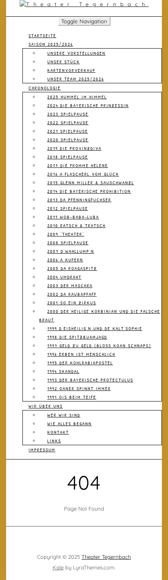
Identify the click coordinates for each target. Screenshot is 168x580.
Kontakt (58, 432)
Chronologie (45, 88)
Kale (58, 567)
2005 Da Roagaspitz (72, 268)
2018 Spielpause (67, 157)
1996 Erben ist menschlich (81, 354)
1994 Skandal (63, 371)
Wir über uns (46, 406)
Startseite (42, 35)
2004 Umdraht (64, 277)
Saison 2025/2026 (51, 44)
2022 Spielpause (67, 122)
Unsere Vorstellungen (76, 53)
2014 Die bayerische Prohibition (89, 191)
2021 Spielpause (67, 131)
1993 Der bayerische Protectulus (90, 380)
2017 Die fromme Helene (77, 165)
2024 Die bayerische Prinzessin (88, 105)
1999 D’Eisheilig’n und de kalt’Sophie (94, 328)
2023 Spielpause (67, 114)
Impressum (42, 450)
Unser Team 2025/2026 (75, 79)
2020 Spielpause (67, 140)
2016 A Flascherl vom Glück (83, 174)
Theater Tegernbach (106, 556)
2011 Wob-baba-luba (73, 217)
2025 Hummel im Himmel (77, 97)
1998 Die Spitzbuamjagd (77, 337)
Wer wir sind (63, 415)
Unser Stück (63, 62)
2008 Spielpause (67, 242)
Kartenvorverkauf (71, 70)
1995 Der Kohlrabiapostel (80, 363)
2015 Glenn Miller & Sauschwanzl (90, 182)
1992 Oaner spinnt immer (79, 388)
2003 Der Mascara (70, 285)
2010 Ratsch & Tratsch (76, 225)
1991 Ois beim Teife (71, 397)
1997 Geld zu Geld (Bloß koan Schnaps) (99, 345)
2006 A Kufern (65, 260)
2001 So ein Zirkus (71, 303)
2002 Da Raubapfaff (72, 294)
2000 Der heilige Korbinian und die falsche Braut (99, 315)
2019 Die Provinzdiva (74, 148)
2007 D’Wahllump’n (70, 251)
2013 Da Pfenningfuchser (79, 200)
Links (54, 441)
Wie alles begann (69, 423)
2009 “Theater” (65, 234)
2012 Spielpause (67, 208)
